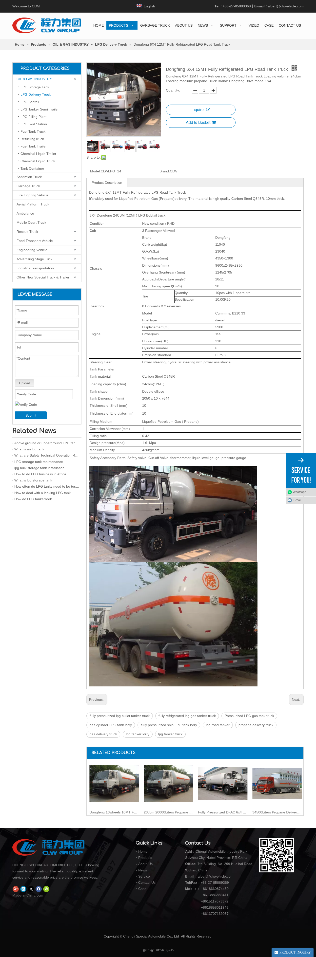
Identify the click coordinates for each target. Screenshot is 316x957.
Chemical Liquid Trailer (38, 154)
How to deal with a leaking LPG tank (42, 493)
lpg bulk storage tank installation (39, 468)
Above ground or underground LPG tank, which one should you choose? (46, 443)
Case (142, 889)
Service (144, 876)
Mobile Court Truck (31, 222)
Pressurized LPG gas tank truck (249, 716)
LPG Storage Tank (34, 87)
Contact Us (147, 882)
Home (143, 851)
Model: (95, 171)
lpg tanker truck (170, 734)
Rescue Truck (27, 232)
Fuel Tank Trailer (33, 146)
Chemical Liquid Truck (37, 161)
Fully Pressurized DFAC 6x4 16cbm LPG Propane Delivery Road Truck (222, 812)
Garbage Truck (28, 186)
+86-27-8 (208, 882)
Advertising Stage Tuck (34, 259)
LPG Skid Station (33, 124)
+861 (205, 907)
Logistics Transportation (35, 268)
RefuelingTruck (32, 139)
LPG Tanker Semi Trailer (39, 109)
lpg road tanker (218, 725)
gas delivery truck (103, 734)
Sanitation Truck (29, 177)
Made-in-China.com (27, 895)
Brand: (164, 171)
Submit (30, 415)
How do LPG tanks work (33, 499)
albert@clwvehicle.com (286, 6)
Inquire (198, 110)
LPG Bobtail (29, 102)
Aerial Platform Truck (33, 204)
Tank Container (32, 168)
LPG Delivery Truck (35, 94)
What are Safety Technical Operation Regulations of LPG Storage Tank (46, 455)
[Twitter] (31, 889)
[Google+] (16, 889)
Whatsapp (299, 492)
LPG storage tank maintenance (38, 462)
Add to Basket (198, 122)
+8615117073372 (214, 901)
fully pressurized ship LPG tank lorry (169, 725)
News (142, 870)
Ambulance (25, 213)
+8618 (206, 889)
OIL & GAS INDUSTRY (34, 79)
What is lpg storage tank (33, 480)
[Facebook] (39, 889)
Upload (24, 383)
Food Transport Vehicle (35, 241)
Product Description (107, 182)
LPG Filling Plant (33, 117)
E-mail (297, 500)
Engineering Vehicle (32, 250)
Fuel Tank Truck (32, 131)
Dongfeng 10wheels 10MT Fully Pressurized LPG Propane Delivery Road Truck (113, 812)
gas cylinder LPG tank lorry (111, 725)
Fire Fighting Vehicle (32, 195)
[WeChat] (46, 889)
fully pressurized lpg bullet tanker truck (120, 716)
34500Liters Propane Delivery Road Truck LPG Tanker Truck (276, 812)
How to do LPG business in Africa (40, 474)
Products (145, 858)
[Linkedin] (23, 889)
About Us (145, 864)
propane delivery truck (255, 725)
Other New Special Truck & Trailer (43, 277)
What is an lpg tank (29, 449)
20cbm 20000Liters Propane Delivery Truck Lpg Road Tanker (168, 812)
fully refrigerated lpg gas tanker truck (187, 716)
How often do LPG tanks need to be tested (46, 486)
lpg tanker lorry (137, 734)
